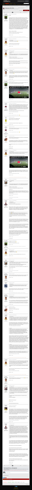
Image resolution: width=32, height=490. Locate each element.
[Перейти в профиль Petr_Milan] (5, 17)
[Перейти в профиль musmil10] (5, 388)
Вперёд (20, 12)
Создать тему (20, 10)
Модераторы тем (10, 4)
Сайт (3, 3)
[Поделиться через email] (5, 477)
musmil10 (6, 385)
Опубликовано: (11, 50)
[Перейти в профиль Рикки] (5, 106)
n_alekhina (5, 38)
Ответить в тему (26, 10)
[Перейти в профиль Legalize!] (5, 286)
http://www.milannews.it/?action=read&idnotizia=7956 (14, 118)
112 (17, 12)
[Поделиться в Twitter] (3, 477)
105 (8, 12)
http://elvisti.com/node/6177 (12, 451)
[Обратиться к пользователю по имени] (9, 46)
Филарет (6, 69)
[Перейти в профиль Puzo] (5, 182)
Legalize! (6, 282)
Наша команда (14, 4)
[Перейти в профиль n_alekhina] (5, 42)
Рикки (6, 103)
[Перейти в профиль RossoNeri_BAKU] (3, 8)
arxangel (6, 136)
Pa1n (6, 117)
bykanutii (6, 405)
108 (12, 12)
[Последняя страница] (22, 12)
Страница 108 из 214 (25, 12)
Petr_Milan (5, 14)
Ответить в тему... (8, 472)
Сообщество (7, 3)
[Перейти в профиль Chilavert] (5, 203)
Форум (3, 4)
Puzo (6, 179)
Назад (4, 12)
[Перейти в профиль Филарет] (5, 72)
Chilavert (6, 200)
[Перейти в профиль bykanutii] (5, 408)
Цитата (12, 46)
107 (11, 12)
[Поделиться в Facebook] (4, 477)
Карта (14, 3)
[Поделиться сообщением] (28, 50)
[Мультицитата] (10, 46)
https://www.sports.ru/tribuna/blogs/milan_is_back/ (13, 403)
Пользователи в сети (19, 4)
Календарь (6, 4)
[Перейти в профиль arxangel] (5, 139)
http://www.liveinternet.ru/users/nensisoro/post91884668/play (15, 445)
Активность (11, 3)
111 (16, 12)
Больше (23, 4)
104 (7, 12)
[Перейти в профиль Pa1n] (5, 120)
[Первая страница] (3, 12)
